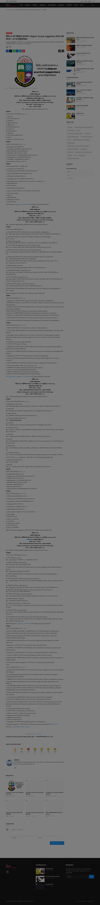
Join (61, 461)
